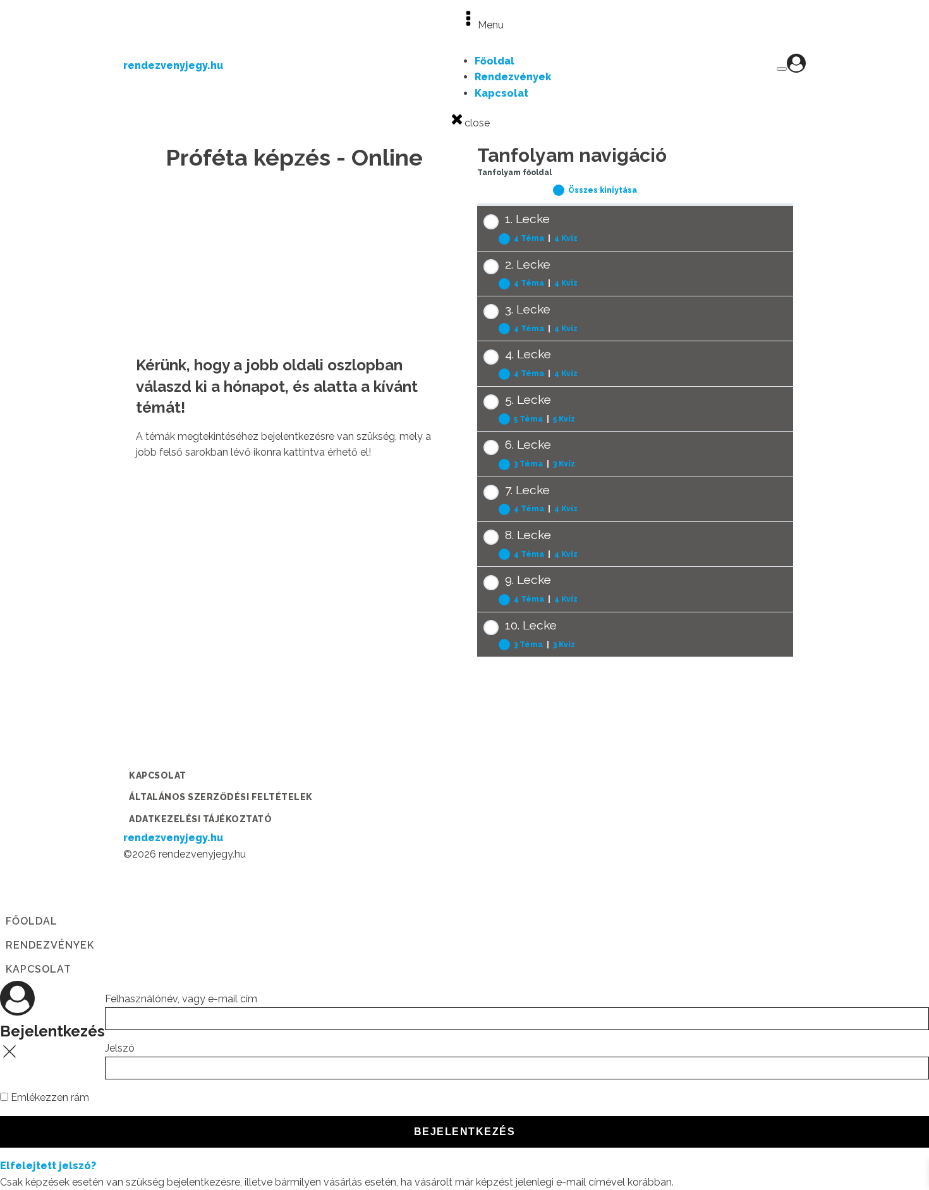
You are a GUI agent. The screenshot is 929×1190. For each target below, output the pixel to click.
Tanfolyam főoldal (514, 172)
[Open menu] (782, 69)
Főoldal (494, 61)
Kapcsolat (501, 93)
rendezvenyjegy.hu (173, 65)
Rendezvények (513, 77)
